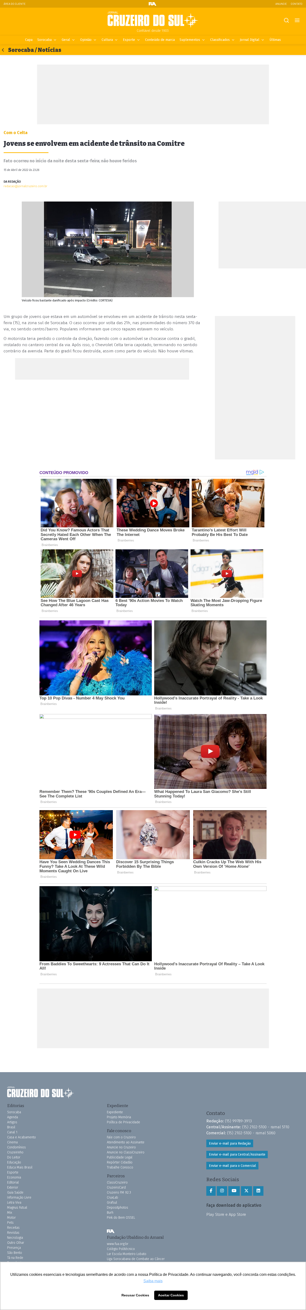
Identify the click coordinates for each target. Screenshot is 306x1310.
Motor (11, 1218)
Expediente (115, 1112)
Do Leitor (13, 1157)
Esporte (129, 40)
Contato (296, 3)
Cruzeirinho (15, 1152)
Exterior (12, 1187)
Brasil (11, 1127)
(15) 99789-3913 (238, 1121)
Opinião (86, 40)
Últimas (275, 40)
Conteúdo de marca (160, 40)
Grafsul (112, 1203)
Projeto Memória (119, 1117)
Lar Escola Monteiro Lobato (126, 1254)
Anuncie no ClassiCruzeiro (125, 1152)
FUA (111, 1231)
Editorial (13, 1182)
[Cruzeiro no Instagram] (222, 1191)
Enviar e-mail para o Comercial (232, 1166)
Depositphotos (117, 1208)
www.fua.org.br (117, 1244)
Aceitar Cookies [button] (171, 1295)
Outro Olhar (15, 1243)
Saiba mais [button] (153, 1281)
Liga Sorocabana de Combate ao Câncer (136, 1259)
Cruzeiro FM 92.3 (119, 1192)
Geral (66, 40)
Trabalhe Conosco (120, 1167)
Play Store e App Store (226, 1214)
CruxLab (112, 1197)
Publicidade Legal (119, 1157)
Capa (29, 40)
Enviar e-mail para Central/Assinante (237, 1154)
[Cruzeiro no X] (246, 1191)
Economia (14, 1177)
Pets (10, 1223)
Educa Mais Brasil (20, 1167)
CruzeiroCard (116, 1187)
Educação (14, 1162)
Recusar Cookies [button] (135, 1295)
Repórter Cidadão (119, 1162)
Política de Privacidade (123, 1122)
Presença (14, 1248)
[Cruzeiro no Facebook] (211, 1191)
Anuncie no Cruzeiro (121, 1147)
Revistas (13, 1233)
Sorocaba (44, 40)
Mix (9, 1213)
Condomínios (16, 1147)
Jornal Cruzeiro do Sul (153, 19)
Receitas (13, 1228)
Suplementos (190, 40)
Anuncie (281, 3)
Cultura (107, 40)
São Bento (14, 1253)
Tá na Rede (15, 1258)
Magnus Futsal (17, 1208)
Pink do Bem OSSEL (121, 1218)
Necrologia (15, 1238)
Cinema (12, 1142)
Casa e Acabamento (21, 1137)
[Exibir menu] (297, 20)
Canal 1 (12, 1132)
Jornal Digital (249, 40)
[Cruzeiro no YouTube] (234, 1191)
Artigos (12, 1122)
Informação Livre (19, 1197)
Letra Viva (14, 1203)
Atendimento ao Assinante (125, 1142)
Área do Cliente (15, 3)
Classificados (220, 40)
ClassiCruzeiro (117, 1182)
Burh (110, 1213)
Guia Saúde (15, 1192)
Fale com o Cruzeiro (121, 1137)
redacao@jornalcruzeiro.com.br (25, 186)
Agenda (12, 1117)
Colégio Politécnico (121, 1249)
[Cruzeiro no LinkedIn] (258, 1191)
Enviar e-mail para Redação (230, 1143)
